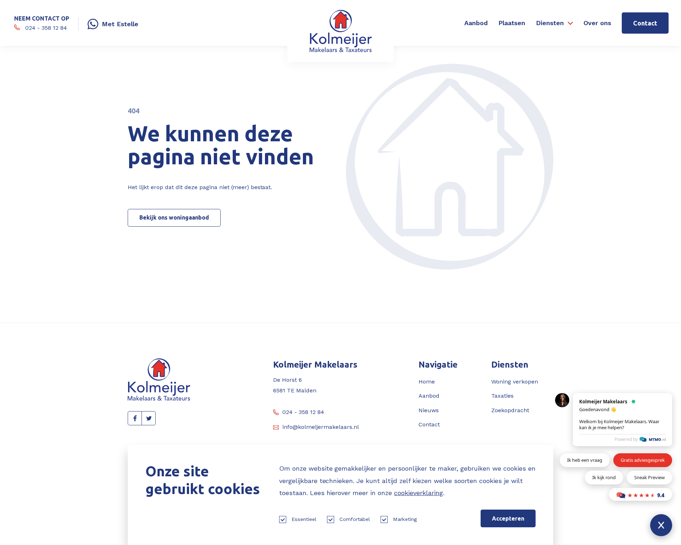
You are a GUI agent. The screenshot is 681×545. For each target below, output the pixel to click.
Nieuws (429, 410)
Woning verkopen (514, 381)
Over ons (597, 23)
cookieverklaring (418, 492)
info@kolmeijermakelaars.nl (320, 427)
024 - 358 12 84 (303, 412)
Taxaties (502, 395)
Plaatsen (511, 23)
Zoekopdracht (510, 410)
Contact (645, 23)
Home (427, 381)
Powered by (626, 439)
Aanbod (476, 23)
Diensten (550, 23)
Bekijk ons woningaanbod (174, 217)
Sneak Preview (649, 477)
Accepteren (508, 518)
